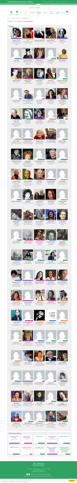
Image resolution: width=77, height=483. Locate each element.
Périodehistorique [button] (17, 14)
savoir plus (25, 481)
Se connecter (64, 1)
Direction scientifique (16, 18)
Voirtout (67, 14)
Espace (48, 476)
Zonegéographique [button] (11, 14)
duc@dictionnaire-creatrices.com (38, 471)
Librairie (38, 476)
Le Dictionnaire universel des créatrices (20, 2)
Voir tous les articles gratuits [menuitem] (48, 1)
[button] (21, 12)
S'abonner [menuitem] (58, 1)
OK (49, 7)
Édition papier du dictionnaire (44, 474)
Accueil (8, 18)
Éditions (28, 476)
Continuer (72, 480)
